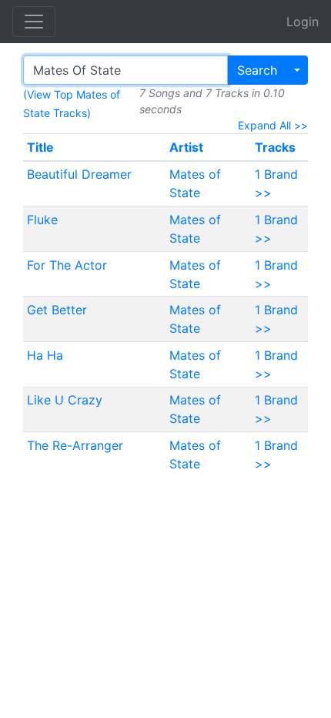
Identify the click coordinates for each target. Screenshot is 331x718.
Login (302, 21)
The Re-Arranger (75, 445)
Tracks (275, 147)
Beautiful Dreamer (79, 174)
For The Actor (67, 265)
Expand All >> (273, 125)
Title (40, 147)
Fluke (42, 219)
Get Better (57, 309)
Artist (186, 147)
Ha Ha (45, 355)
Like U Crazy (64, 400)
